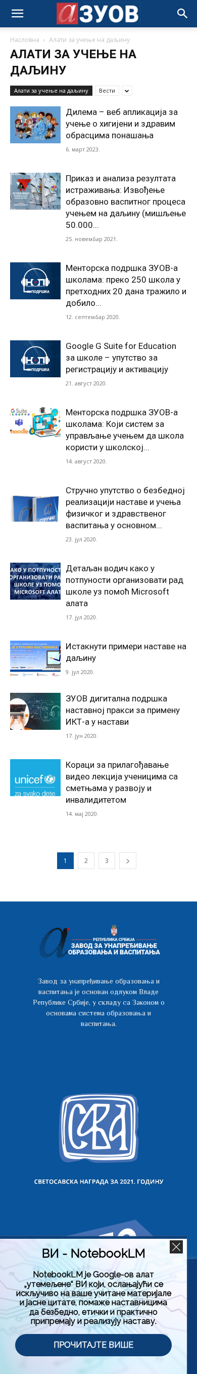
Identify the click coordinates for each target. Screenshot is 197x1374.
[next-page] (127, 860)
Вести (107, 90)
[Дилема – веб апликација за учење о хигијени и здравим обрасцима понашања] (35, 124)
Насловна (24, 39)
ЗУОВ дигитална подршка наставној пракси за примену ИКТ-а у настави (123, 710)
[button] (183, 13)
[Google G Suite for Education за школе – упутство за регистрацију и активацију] (35, 358)
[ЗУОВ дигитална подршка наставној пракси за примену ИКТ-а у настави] (35, 711)
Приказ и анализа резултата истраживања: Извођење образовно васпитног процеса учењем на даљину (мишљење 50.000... (126, 201)
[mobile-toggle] (17, 13)
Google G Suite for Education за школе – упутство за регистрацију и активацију (121, 357)
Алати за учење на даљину (51, 90)
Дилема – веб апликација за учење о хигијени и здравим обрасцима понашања (122, 123)
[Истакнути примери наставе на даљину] (35, 659)
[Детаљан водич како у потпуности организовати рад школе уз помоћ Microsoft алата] (35, 581)
